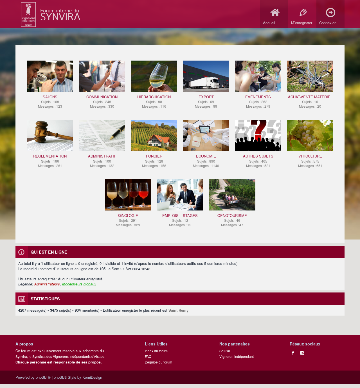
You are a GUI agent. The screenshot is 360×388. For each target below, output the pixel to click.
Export (206, 101)
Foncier (154, 160)
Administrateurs (47, 284)
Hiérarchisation (154, 101)
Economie (206, 160)
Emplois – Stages (180, 220)
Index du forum (156, 350)
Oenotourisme (232, 220)
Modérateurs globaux (79, 284)
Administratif (102, 160)
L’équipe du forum (158, 362)
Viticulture (310, 160)
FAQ (148, 356)
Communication (102, 101)
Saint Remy (178, 310)
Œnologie (128, 220)
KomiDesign (92, 377)
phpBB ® (43, 377)
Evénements (258, 101)
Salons (50, 101)
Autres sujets (258, 160)
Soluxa (224, 350)
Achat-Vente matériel (310, 101)
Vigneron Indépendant (236, 356)
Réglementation (50, 160)
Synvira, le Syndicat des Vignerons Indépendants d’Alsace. (60, 356)
